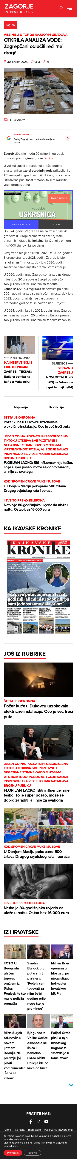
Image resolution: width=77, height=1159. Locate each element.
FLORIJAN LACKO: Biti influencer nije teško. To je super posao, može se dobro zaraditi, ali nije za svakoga (38, 454)
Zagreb (10, 25)
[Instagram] (38, 1121)
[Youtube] (46, 1121)
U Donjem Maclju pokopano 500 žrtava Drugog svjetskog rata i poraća (35, 486)
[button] (69, 8)
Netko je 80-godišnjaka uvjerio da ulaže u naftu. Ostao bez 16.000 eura (36, 505)
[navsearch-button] (61, 8)
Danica (48, 158)
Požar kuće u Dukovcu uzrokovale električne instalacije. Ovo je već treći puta (37, 422)
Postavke (32, 1152)
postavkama (10, 1146)
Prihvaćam (13, 1152)
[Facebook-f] (31, 1121)
